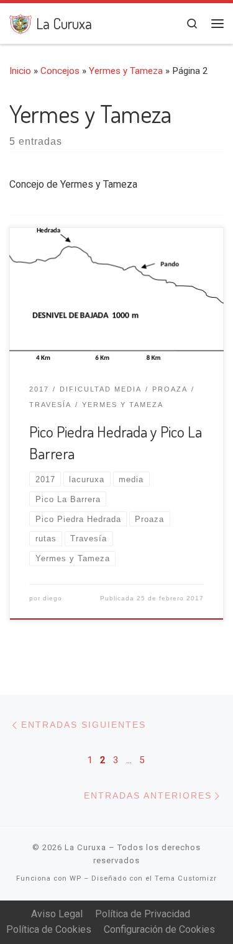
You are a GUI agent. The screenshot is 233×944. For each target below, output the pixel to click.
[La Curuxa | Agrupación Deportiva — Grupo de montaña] (20, 22)
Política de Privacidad (142, 914)
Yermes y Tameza (126, 70)
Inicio (20, 70)
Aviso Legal (57, 914)
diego (52, 598)
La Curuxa (85, 847)
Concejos (60, 70)
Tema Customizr (186, 878)
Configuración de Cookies (159, 929)
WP (75, 878)
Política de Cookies (48, 929)
